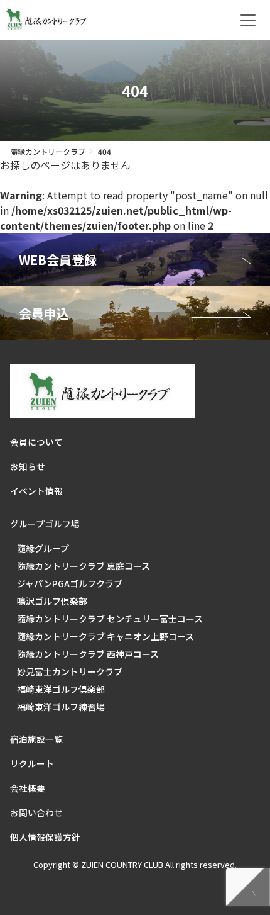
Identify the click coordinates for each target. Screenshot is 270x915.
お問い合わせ (36, 812)
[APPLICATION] (135, 313)
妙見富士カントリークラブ (69, 671)
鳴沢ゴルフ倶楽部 (52, 601)
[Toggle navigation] (248, 20)
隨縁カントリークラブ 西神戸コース (88, 654)
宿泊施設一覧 (36, 739)
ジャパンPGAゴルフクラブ (69, 583)
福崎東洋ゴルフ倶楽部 (61, 689)
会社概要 (27, 788)
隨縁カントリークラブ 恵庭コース (83, 565)
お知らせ (27, 466)
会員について (36, 441)
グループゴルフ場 (45, 523)
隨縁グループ (43, 548)
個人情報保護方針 (45, 837)
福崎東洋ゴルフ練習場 (61, 706)
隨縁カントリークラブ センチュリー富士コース (110, 618)
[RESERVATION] (135, 259)
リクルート (32, 763)
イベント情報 (36, 491)
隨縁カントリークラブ (47, 151)
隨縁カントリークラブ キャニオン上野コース (105, 636)
